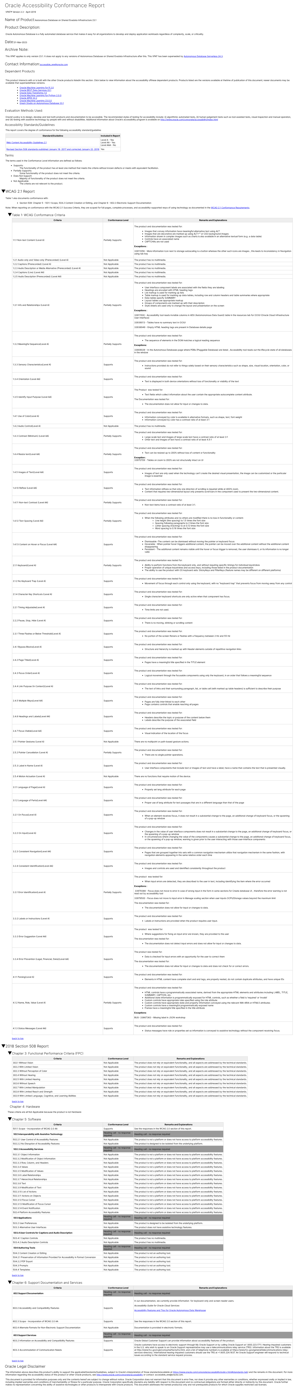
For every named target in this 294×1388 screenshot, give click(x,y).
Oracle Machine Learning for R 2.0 (37, 87)
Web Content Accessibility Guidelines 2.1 (26, 142)
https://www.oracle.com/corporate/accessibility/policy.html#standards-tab (210, 1372)
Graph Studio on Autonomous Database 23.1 (42, 103)
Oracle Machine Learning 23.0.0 (36, 100)
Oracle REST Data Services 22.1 (35, 90)
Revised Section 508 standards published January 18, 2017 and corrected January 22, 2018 (52, 149)
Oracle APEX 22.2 (28, 98)
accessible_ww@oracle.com (54, 64)
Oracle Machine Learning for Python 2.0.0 (40, 95)
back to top (18, 1038)
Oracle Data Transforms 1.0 (33, 92)
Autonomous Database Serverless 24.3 (203, 56)
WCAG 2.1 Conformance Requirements (230, 207)
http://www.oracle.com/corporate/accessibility (119, 1374)
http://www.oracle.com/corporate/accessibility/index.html (189, 119)
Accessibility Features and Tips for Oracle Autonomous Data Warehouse (170, 1310)
